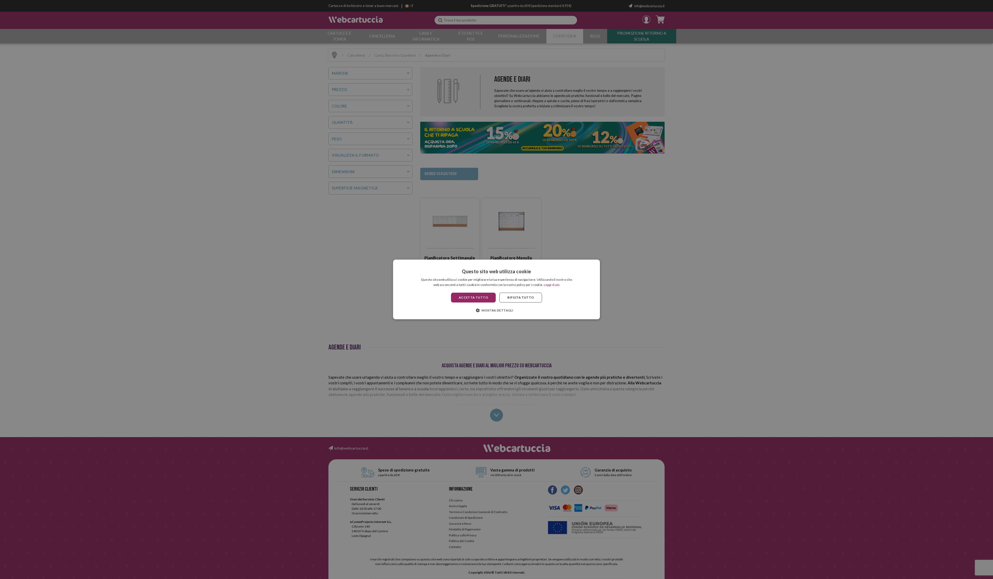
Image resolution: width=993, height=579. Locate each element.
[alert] (496, 289)
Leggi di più (552, 285)
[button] (496, 310)
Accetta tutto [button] (473, 297)
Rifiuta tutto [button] (520, 297)
